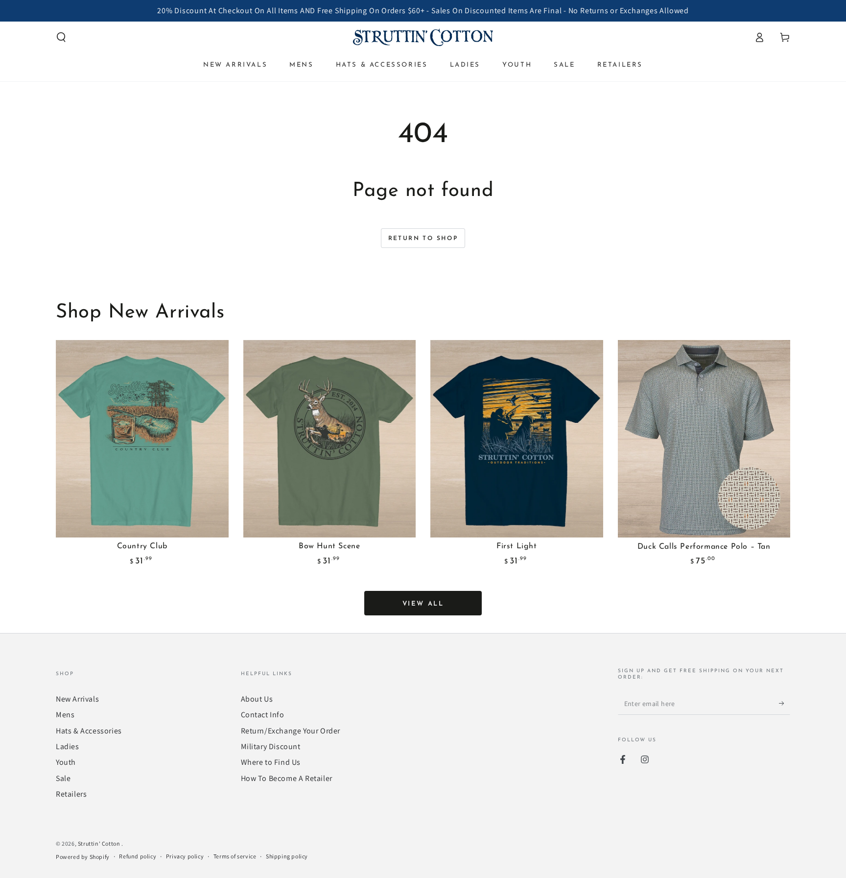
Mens (65, 714)
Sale (63, 778)
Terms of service (235, 856)
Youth (66, 762)
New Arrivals (77, 699)
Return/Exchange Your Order (291, 731)
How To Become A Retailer (286, 778)
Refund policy (137, 856)
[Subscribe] (784, 703)
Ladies (67, 746)
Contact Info (262, 714)
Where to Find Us (271, 762)
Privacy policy (185, 856)
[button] (61, 37)
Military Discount (271, 746)
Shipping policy (287, 856)
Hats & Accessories (89, 731)
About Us (257, 699)
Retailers (71, 794)
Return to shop (423, 239)
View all (423, 604)
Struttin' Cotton (99, 843)
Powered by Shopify (83, 856)
